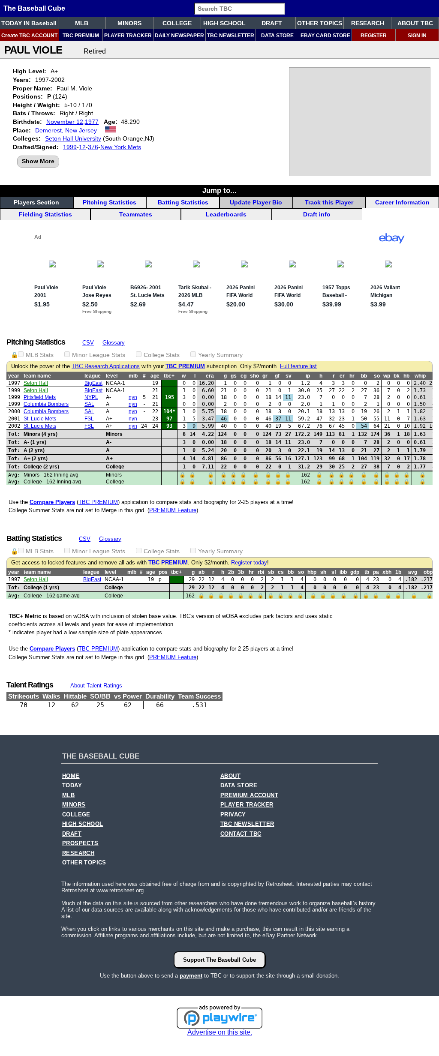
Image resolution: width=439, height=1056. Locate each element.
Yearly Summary (220, 354)
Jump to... (219, 190)
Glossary (113, 342)
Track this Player (329, 202)
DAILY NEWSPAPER (179, 36)
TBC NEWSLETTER (230, 36)
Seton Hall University (73, 138)
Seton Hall (36, 383)
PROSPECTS (80, 843)
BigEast (93, 383)
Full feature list (298, 366)
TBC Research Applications (106, 366)
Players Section (36, 202)
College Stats (162, 354)
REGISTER (374, 36)
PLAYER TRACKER (128, 36)
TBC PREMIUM (81, 36)
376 (93, 147)
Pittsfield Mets (40, 397)
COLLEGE (177, 23)
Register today (249, 563)
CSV (88, 342)
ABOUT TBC (415, 23)
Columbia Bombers (46, 404)
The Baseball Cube (34, 8)
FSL (89, 419)
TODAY (72, 786)
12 (82, 147)
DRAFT (272, 23)
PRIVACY (233, 815)
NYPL (91, 397)
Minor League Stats (98, 354)
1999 (70, 147)
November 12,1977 (72, 121)
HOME (71, 776)
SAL (89, 404)
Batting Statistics (183, 202)
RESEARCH (367, 23)
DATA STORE (277, 36)
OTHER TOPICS (319, 23)
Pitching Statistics (109, 202)
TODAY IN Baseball (29, 23)
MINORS (129, 23)
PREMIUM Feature (172, 510)
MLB (81, 23)
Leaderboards (226, 214)
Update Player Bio (256, 202)
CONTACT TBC (240, 834)
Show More (38, 161)
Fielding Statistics (45, 214)
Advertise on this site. (219, 1032)
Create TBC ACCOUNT (29, 36)
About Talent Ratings (96, 685)
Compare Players (52, 502)
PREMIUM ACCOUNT (249, 795)
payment (191, 975)
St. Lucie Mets (40, 419)
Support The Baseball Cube (219, 960)
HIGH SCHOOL (224, 23)
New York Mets (120, 147)
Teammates (135, 214)
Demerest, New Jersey (66, 130)
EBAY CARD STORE (325, 36)
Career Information (402, 202)
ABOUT (230, 776)
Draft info (317, 214)
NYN (133, 397)
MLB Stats (40, 354)
